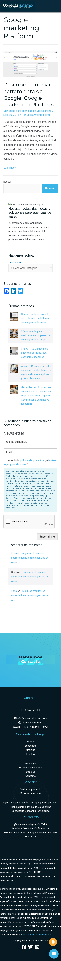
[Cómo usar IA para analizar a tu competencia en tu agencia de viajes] (14, 333)
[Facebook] (23, 946)
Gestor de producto (30, 789)
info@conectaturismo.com (31, 718)
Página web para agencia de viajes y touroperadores (30, 802)
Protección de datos (30, 767)
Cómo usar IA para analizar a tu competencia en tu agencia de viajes (35, 335)
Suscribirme (47, 536)
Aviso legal (30, 763)
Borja (14, 553)
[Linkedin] (37, 946)
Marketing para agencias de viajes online (27, 110)
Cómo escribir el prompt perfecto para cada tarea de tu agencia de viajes (35, 318)
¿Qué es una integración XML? (30, 824)
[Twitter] (30, 946)
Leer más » (10, 167)
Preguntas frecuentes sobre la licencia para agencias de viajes (30, 558)
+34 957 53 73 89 (31, 710)
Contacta (30, 661)
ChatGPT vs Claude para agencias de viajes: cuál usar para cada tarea (34, 352)
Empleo (30, 754)
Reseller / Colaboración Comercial (30, 828)
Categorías (14, 262)
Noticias (30, 750)
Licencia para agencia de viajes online (30, 807)
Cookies (30, 771)
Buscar (7, 181)
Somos (31, 741)
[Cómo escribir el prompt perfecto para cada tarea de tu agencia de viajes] (14, 316)
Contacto (30, 776)
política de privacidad (32, 460)
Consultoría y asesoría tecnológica (31, 811)
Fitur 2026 (30, 836)
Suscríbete (30, 745)
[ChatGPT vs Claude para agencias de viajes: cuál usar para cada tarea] (14, 351)
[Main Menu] (56, 6)
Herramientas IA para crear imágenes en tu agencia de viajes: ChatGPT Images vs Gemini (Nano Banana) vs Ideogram (36, 395)
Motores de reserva (30, 793)
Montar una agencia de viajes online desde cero (30, 832)
